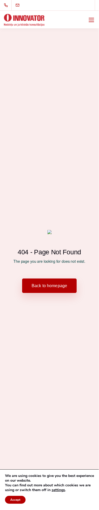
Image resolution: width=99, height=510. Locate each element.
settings (58, 490)
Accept (15, 500)
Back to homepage (49, 285)
